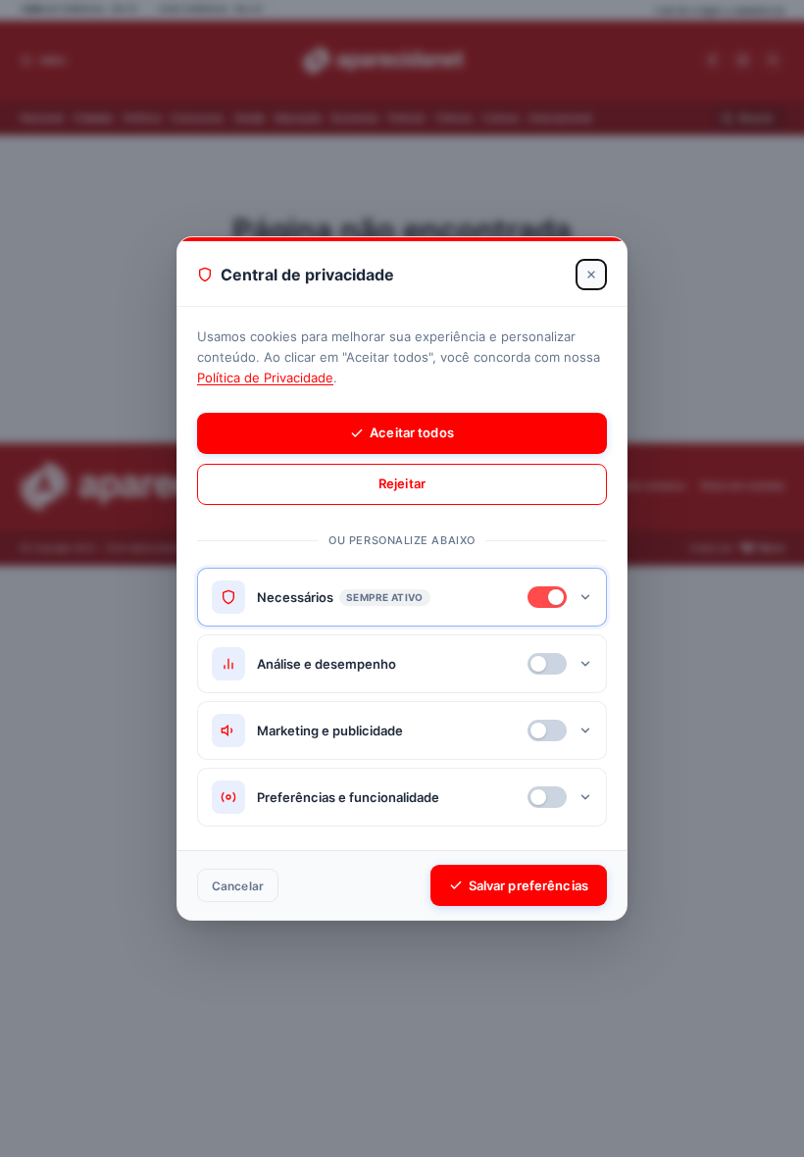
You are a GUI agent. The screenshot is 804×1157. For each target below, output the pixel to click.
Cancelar (238, 886)
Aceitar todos (412, 432)
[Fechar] (591, 274)
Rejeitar (402, 483)
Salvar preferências (528, 885)
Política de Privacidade (265, 377)
